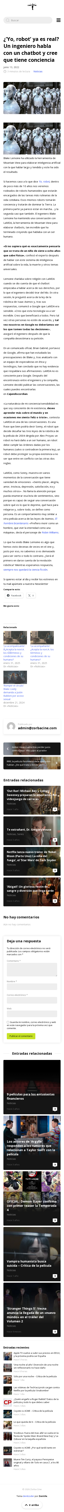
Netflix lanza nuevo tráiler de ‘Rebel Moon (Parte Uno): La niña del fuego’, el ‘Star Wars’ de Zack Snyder (32, 861)
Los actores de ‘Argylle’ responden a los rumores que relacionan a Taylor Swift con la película (32, 1143)
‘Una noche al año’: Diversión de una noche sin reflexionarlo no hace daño (36, 1366)
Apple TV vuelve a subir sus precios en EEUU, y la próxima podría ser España (37, 1354)
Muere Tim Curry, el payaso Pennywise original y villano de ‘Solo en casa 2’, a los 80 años (36, 1462)
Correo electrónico (17, 994)
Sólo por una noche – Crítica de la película (35, 1376)
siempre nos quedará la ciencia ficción (25, 569)
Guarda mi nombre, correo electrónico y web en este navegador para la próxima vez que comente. (31, 1025)
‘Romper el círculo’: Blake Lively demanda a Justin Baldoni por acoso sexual (13, 692)
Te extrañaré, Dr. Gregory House (32, 830)
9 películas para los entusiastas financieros (32, 1087)
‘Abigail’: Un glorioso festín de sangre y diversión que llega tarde (32, 891)
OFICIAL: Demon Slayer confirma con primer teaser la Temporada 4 (32, 1198)
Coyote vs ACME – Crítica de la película (33, 1410)
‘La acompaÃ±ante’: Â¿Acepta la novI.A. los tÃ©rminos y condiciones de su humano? (14, 652)
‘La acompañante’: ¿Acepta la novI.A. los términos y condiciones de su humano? (42, 652)
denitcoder (28, 1496)
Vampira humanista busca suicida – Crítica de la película (32, 1254)
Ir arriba (34, 1505)
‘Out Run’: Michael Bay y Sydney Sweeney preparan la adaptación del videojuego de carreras (32, 800)
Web (9, 1008)
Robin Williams (50, 532)
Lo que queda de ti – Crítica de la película (35, 1421)
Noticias (37, 71)
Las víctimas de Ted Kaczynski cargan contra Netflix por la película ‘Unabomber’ (37, 1389)
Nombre (12, 981)
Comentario (14, 960)
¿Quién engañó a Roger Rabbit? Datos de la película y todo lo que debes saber (36, 1401)
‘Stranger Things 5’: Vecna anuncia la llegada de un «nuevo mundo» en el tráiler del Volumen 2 (32, 1310)
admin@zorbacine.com (37, 728)
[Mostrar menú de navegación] (58, 20)
